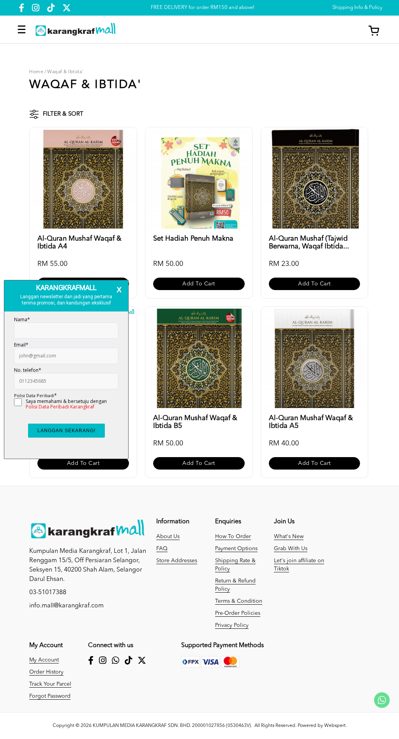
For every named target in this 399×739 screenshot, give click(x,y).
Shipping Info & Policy (357, 7)
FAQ (162, 548)
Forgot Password (50, 696)
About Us (168, 536)
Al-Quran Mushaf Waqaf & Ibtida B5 (195, 422)
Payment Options (236, 548)
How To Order (233, 536)
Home (36, 72)
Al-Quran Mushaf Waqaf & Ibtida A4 (79, 242)
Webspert (335, 725)
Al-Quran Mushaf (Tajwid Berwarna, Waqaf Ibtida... (309, 242)
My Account (44, 660)
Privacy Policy (232, 625)
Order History (46, 672)
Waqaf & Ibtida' (65, 72)
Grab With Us (290, 548)
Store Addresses (176, 560)
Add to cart (198, 284)
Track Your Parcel (50, 684)
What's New (289, 536)
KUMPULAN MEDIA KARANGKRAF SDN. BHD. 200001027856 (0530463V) (172, 725)
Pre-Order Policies (237, 613)
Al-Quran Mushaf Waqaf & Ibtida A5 (311, 422)
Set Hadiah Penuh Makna (193, 238)
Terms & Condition (238, 601)
